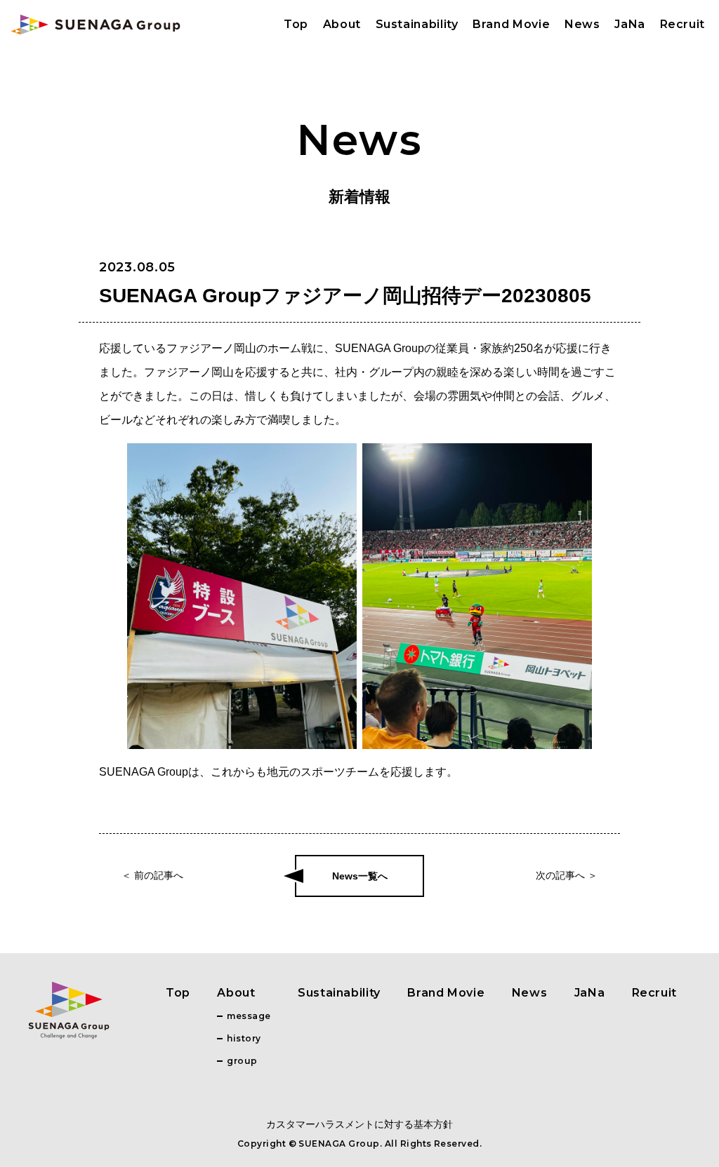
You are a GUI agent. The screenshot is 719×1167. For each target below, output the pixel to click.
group (242, 1060)
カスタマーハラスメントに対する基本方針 (359, 1124)
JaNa (629, 24)
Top (296, 24)
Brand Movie (511, 24)
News (582, 24)
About (342, 24)
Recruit (682, 24)
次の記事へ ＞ (567, 875)
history (243, 1038)
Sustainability (417, 24)
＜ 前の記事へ (152, 875)
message (248, 1016)
